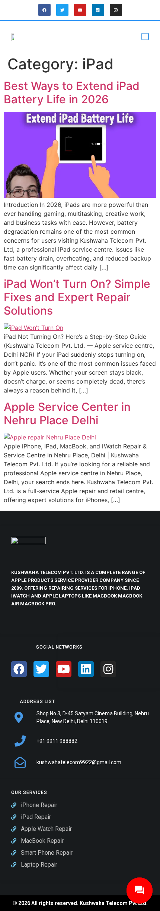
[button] (145, 36)
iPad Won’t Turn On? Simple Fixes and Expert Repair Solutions (77, 297)
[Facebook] (44, 10)
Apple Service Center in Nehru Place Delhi (67, 413)
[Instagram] (116, 10)
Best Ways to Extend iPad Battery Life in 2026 (72, 92)
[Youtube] (80, 10)
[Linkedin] (98, 10)
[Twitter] (62, 10)
